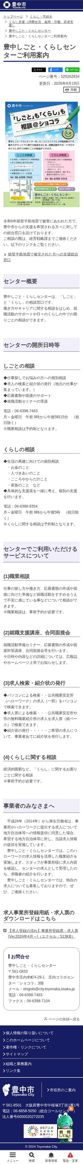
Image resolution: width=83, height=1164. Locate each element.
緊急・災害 (70, 1160)
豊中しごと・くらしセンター (30, 30)
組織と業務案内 (19, 1064)
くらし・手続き (41, 16)
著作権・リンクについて (26, 1047)
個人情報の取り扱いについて (30, 1033)
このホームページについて (28, 1040)
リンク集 (13, 1071)
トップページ (13, 16)
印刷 (74, 89)
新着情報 (51, 1160)
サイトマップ (17, 1054)
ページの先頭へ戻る (64, 1019)
